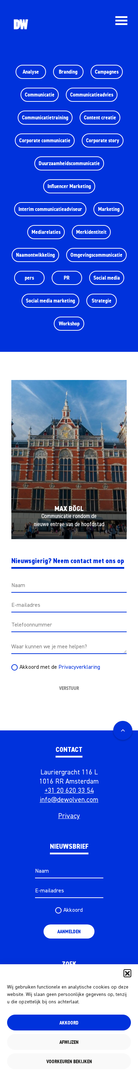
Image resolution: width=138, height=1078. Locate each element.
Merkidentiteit (91, 232)
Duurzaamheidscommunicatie (69, 163)
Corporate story (102, 140)
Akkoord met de (59, 667)
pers (29, 277)
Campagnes (107, 71)
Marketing (109, 209)
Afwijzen (69, 1042)
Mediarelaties (46, 232)
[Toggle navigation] (121, 20)
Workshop (69, 323)
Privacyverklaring (79, 667)
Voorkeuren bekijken (69, 1061)
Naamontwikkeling (35, 254)
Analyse (31, 71)
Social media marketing (50, 300)
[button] (127, 973)
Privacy (69, 816)
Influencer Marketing (69, 186)
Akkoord (69, 1023)
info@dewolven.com (69, 800)
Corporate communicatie (44, 140)
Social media (106, 277)
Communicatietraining (45, 117)
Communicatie (39, 94)
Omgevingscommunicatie (96, 254)
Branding (68, 71)
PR (67, 277)
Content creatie (100, 117)
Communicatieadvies (91, 94)
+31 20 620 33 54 (69, 790)
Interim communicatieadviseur (50, 209)
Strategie (101, 300)
